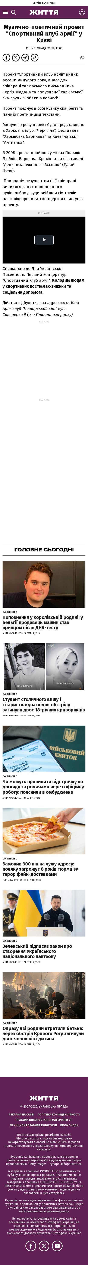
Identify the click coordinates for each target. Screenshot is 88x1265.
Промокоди (69, 1125)
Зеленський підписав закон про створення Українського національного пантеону (37, 951)
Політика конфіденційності (58, 1114)
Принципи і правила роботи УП (33, 1125)
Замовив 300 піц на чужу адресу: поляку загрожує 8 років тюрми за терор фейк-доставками (40, 869)
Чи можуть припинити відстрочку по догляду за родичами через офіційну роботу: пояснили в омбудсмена (43, 787)
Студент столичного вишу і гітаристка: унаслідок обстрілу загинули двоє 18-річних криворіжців (44, 704)
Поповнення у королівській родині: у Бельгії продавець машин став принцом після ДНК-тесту (43, 622)
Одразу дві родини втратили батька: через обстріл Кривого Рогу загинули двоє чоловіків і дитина (43, 1033)
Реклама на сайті (21, 1114)
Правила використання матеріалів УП (44, 1119)
